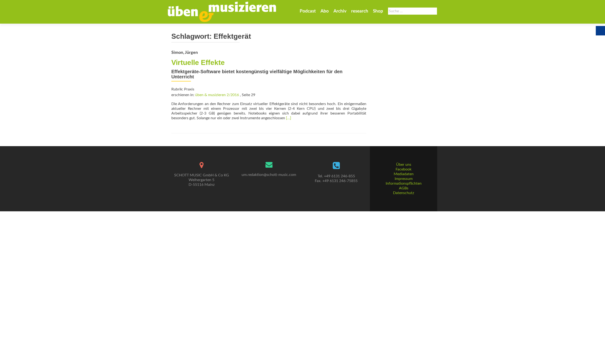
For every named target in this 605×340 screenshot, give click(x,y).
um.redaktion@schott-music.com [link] (269, 175)
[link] (222, 12)
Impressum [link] (404, 179)
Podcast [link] (308, 11)
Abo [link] (324, 11)
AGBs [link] (403, 188)
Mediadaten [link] (404, 174)
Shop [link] (378, 11)
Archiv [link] (339, 11)
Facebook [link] (403, 169)
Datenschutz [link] (403, 193)
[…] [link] (288, 118)
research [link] (359, 11)
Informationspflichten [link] (404, 183)
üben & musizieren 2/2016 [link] (217, 95)
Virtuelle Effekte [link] (198, 62)
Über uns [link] (403, 164)
